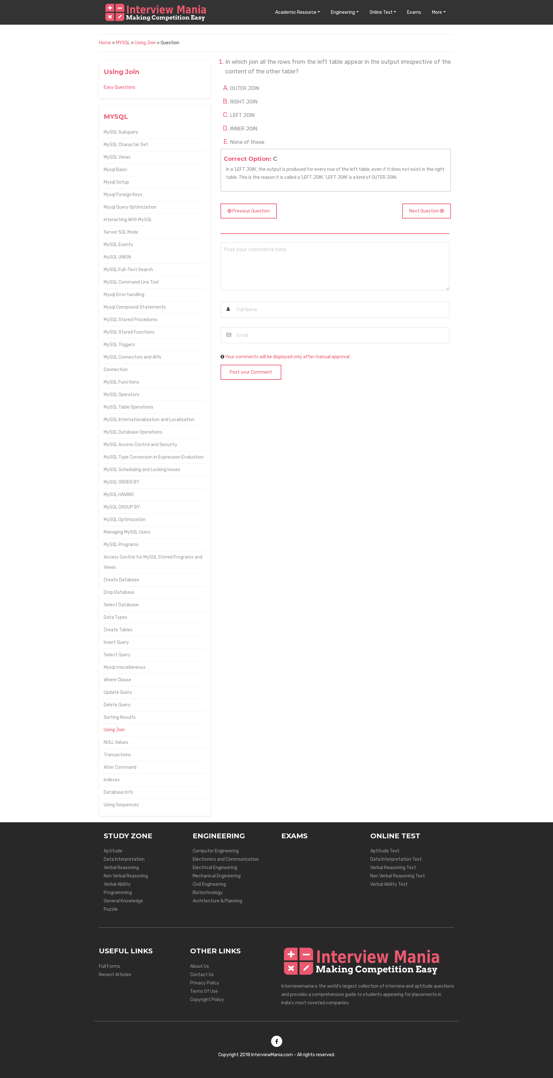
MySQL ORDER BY (121, 482)
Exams (414, 12)
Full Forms (109, 966)
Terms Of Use (204, 991)
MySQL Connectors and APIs (132, 357)
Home (105, 43)
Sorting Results (120, 717)
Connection (116, 369)
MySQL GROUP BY (122, 507)
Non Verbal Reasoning (126, 876)
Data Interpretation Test (396, 859)
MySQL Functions (121, 382)
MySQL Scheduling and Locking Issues (142, 469)
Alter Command (120, 767)
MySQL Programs (121, 544)
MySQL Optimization (125, 519)
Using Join (145, 43)
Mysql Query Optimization (130, 207)
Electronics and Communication (226, 859)
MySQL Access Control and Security (140, 444)
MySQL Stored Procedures (130, 319)
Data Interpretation (124, 859)
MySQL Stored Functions (129, 332)
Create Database (121, 580)
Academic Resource (296, 12)
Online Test (381, 12)
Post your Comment (251, 372)
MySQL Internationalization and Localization (149, 419)
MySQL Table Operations (128, 407)
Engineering (343, 12)
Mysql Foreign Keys (123, 194)
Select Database (121, 605)
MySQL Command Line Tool (131, 282)
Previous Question (250, 211)
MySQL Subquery (121, 132)
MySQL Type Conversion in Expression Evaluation (154, 457)
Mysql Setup (116, 182)
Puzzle (111, 909)
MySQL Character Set (126, 144)
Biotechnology (208, 892)
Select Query (117, 655)
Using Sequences (121, 805)
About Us (199, 966)
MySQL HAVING (119, 494)
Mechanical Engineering (217, 876)
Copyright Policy (207, 999)
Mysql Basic (115, 169)
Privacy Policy (204, 983)
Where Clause (117, 680)
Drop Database (119, 592)
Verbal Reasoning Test (393, 867)
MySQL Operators (121, 394)
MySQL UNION (117, 257)
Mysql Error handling (124, 294)
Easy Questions (119, 87)
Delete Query (117, 705)
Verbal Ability (117, 884)
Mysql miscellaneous (125, 667)
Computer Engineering (216, 851)
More (437, 12)
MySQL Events (118, 244)
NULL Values (116, 742)
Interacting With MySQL (128, 219)
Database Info (118, 792)
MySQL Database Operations (133, 432)
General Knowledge (123, 901)
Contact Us (202, 974)
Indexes (112, 780)
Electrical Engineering (215, 867)
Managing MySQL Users (127, 532)
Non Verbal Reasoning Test (397, 876)
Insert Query (116, 642)
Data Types (115, 617)
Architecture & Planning (217, 901)
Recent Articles (115, 974)
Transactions (117, 755)
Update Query (118, 692)
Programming (118, 892)
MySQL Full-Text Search (128, 269)
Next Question (424, 211)
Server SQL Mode (121, 232)
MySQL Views (117, 157)
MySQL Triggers (119, 344)
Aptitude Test (384, 851)
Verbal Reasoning (121, 867)
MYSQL (123, 43)
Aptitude (113, 851)
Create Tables (118, 630)
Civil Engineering (209, 884)
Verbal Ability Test (389, 884)
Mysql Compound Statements (135, 307)
